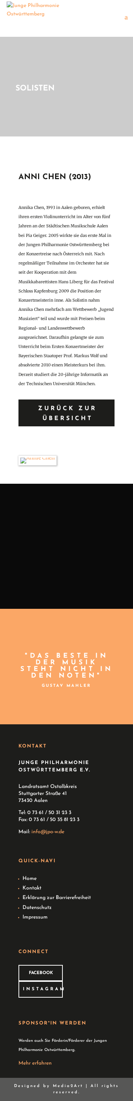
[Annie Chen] (37, 457)
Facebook (41, 973)
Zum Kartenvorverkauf (67, 575)
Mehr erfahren (35, 1063)
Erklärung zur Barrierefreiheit (57, 898)
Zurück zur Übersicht (67, 414)
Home (30, 878)
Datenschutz (37, 907)
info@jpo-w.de (47, 832)
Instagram (43, 989)
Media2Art (68, 1086)
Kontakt (32, 888)
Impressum (35, 917)
